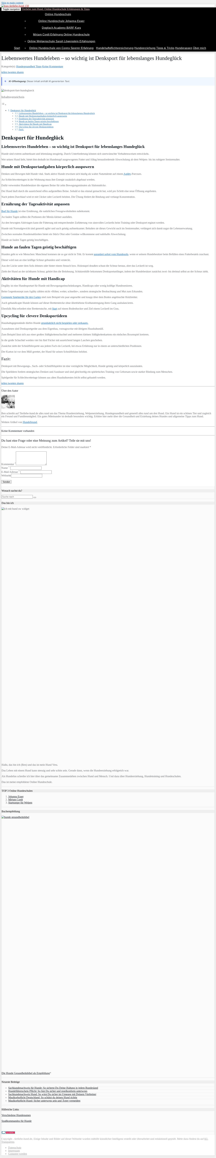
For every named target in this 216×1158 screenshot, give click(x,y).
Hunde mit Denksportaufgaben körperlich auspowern (43, 116)
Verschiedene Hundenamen (16, 1115)
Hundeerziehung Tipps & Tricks (154, 48)
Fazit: (21, 129)
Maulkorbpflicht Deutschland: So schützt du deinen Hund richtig (42, 1097)
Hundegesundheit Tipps (29, 66)
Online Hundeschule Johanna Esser (61, 21)
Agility (127, 173)
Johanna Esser (15, 796)
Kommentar (8, 464)
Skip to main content (12, 2)
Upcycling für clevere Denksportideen (36, 126)
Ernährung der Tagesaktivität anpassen (36, 118)
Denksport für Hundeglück (23, 110)
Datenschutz (14, 1147)
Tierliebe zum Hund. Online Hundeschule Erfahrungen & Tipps (56, 9)
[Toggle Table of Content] (3, 104)
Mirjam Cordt (15, 799)
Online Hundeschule (58, 14)
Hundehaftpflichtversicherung (114, 48)
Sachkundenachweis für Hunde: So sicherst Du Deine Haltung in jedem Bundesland (53, 1087)
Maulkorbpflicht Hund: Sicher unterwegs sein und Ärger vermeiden (44, 1100)
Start (17, 48)
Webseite (6, 475)
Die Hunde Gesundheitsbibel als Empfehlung (26, 1073)
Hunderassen (183, 48)
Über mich (199, 48)
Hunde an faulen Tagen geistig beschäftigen (39, 121)
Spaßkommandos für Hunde (17, 1120)
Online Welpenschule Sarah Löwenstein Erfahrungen (61, 41)
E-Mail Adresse (10, 471)
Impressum (14, 1150)
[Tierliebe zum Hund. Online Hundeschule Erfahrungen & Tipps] (15, 5)
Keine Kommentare (52, 66)
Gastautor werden (17, 1153)
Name (5, 467)
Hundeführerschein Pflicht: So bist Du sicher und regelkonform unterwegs (47, 1091)
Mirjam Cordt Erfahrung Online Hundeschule (61, 34)
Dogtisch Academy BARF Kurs (61, 27)
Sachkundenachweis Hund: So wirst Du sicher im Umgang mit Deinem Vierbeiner (52, 1094)
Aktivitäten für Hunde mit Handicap (35, 124)
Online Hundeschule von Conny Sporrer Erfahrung (61, 48)
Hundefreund (30, 422)
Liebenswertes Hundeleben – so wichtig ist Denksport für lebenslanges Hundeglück (57, 113)
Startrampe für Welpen (20, 802)
